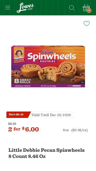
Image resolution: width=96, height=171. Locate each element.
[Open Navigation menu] (7, 7)
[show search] (71, 7)
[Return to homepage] (25, 7)
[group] (48, 66)
